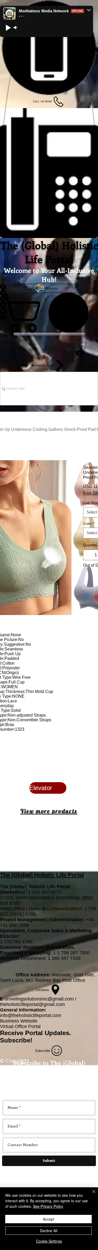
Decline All (48, 1230)
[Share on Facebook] (86, 597)
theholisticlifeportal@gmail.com (32, 1004)
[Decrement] (87, 555)
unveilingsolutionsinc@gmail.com (39, 999)
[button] (89, 10)
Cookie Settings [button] (49, 1241)
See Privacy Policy (48, 1206)
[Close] (90, 1194)
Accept (48, 1219)
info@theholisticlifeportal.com (30, 1015)
